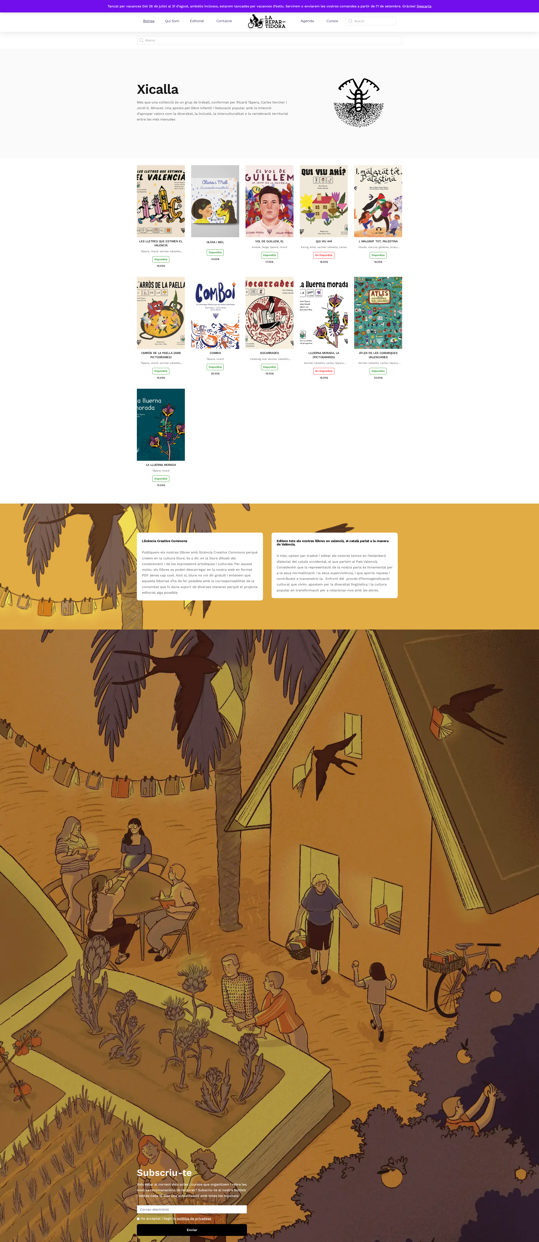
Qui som (172, 21)
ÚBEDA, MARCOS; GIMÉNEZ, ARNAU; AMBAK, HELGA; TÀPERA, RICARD (378, 247)
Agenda (307, 21)
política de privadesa (194, 1219)
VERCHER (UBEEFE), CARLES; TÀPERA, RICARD (324, 363)
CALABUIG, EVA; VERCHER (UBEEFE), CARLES (269, 359)
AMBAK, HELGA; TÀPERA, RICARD (269, 247)
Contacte (224, 21)
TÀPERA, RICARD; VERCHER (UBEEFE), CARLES (161, 251)
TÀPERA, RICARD (215, 359)
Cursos (332, 21)
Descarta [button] (424, 6)
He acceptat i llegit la (176, 1219)
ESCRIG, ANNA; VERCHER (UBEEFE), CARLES (324, 247)
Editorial (197, 21)
